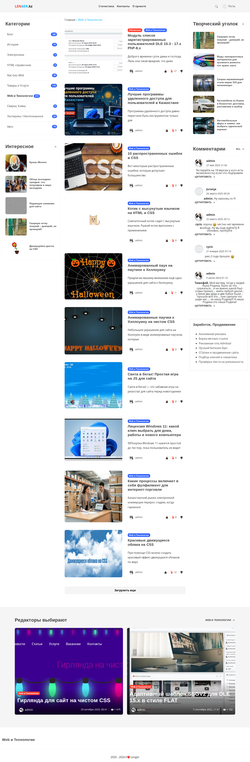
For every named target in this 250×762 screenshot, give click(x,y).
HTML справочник (19, 65)
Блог (10, 34)
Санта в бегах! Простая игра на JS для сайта (153, 376)
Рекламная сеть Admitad (215, 343)
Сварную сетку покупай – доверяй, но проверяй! (42, 226)
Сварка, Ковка (16, 106)
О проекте (139, 6)
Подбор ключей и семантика (218, 357)
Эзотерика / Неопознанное (25, 116)
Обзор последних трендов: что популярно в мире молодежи (40, 183)
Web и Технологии (20, 96)
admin (139, 71)
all (238, 148)
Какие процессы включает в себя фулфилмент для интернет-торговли (153, 485)
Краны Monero (38, 162)
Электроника (15, 55)
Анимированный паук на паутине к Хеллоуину (150, 267)
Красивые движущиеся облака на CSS (148, 542)
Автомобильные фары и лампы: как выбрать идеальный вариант (229, 125)
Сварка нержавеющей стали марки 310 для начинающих (230, 82)
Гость (231, 6)
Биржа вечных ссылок (213, 338)
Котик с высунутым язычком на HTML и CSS (154, 211)
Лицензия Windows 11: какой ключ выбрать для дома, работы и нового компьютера (154, 430)
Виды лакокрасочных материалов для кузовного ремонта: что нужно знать (230, 61)
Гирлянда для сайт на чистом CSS (63, 700)
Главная (70, 20)
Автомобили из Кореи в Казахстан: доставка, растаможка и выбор (231, 103)
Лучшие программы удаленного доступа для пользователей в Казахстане (153, 98)
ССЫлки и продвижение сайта (219, 352)
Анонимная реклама (212, 334)
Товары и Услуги (18, 85)
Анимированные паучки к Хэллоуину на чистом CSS (151, 319)
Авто (10, 126)
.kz (23, 6)
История (12, 44)
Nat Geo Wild (15, 75)
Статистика (106, 6)
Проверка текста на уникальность (221, 362)
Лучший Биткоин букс (213, 348)
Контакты (123, 6)
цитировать (203, 176)
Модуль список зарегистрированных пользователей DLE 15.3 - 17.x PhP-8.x (154, 41)
